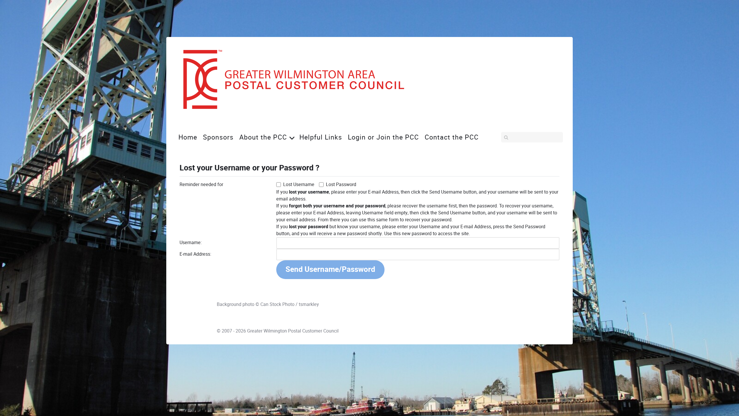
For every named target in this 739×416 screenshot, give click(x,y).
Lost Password (341, 184)
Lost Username (298, 184)
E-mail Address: (195, 254)
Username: (191, 242)
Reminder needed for (201, 184)
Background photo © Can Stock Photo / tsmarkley (268, 304)
